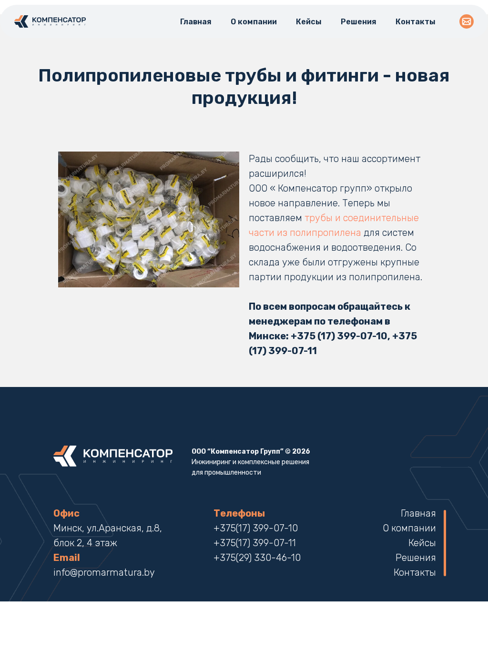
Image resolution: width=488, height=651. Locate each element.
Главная (196, 21)
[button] (466, 21)
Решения (358, 21)
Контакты (416, 21)
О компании (254, 21)
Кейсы (309, 21)
